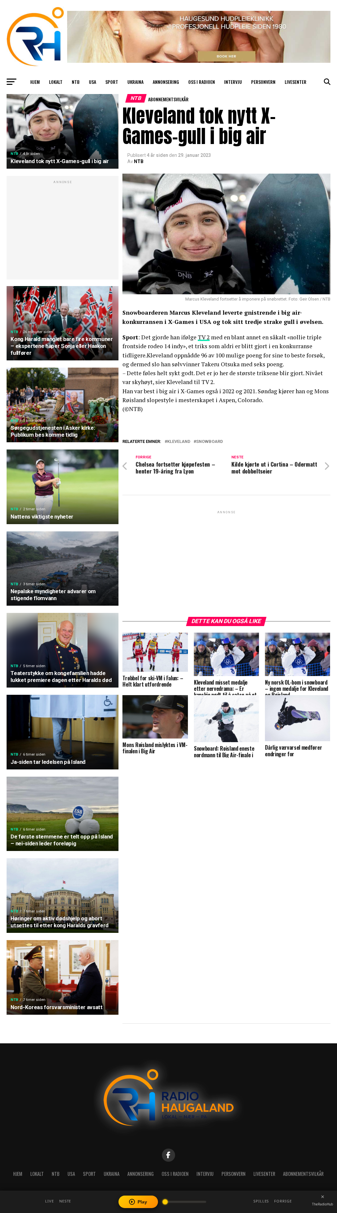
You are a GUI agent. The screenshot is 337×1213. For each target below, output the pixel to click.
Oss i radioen (201, 81)
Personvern (263, 81)
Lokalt (56, 81)
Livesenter (295, 81)
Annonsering (166, 81)
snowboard (209, 442)
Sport (111, 81)
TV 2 (204, 337)
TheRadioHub (322, 1204)
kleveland (178, 442)
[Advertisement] (62, 231)
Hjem (35, 81)
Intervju (233, 81)
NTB (76, 81)
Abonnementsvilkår (168, 99)
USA (92, 81)
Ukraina (135, 81)
